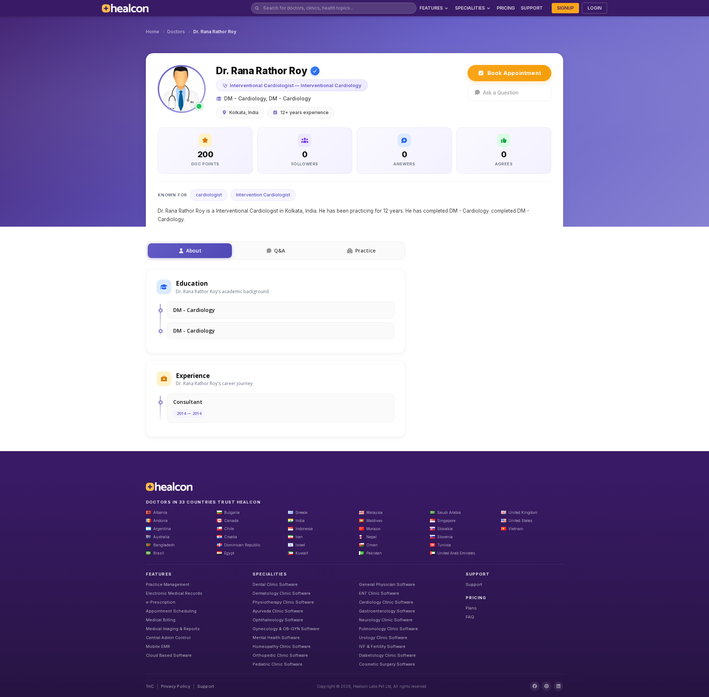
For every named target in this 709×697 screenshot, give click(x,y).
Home (152, 31)
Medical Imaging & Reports (173, 628)
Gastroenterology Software (387, 611)
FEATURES (431, 8)
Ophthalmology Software (278, 619)
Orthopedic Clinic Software (280, 655)
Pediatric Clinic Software (277, 664)
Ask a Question (500, 93)
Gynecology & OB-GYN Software (286, 628)
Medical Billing (160, 619)
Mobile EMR (158, 646)
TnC (150, 686)
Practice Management (167, 584)
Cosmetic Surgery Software (387, 664)
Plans (471, 608)
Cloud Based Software (169, 655)
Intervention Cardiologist (263, 195)
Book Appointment (514, 73)
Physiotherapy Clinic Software (283, 602)
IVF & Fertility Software (382, 646)
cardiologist (209, 195)
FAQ (470, 616)
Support (474, 584)
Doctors (176, 31)
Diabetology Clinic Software (387, 655)
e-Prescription (160, 602)
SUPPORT (532, 8)
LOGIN (595, 8)
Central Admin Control (168, 637)
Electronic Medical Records (174, 593)
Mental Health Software (276, 637)
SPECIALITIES (470, 8)
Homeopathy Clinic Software (282, 646)
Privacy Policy (175, 686)
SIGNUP (565, 8)
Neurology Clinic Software (385, 619)
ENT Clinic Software (379, 593)
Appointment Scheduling (171, 611)
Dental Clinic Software (275, 584)
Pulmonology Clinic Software (388, 628)
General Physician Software (387, 584)
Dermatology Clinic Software (282, 593)
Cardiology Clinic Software (386, 602)
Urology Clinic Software (383, 637)
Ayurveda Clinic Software (278, 611)
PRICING (506, 8)
